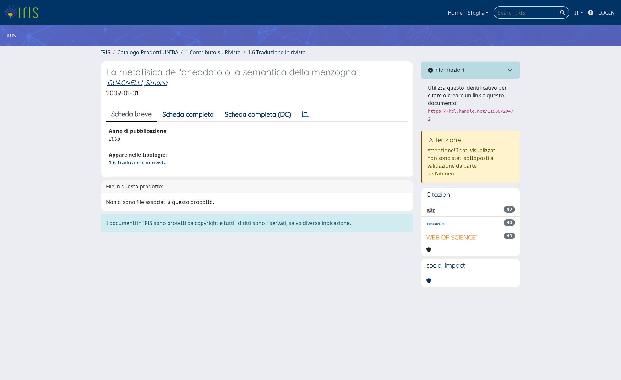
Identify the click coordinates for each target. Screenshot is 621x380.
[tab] (305, 114)
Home (455, 12)
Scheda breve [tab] (131, 114)
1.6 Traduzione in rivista (277, 52)
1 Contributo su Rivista (213, 52)
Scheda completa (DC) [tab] (258, 114)
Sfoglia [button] (476, 12)
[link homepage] (23, 12)
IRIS (105, 52)
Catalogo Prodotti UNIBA (147, 52)
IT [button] (576, 12)
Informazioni (448, 70)
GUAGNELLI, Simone (137, 83)
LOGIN (606, 12)
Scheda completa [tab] (188, 114)
